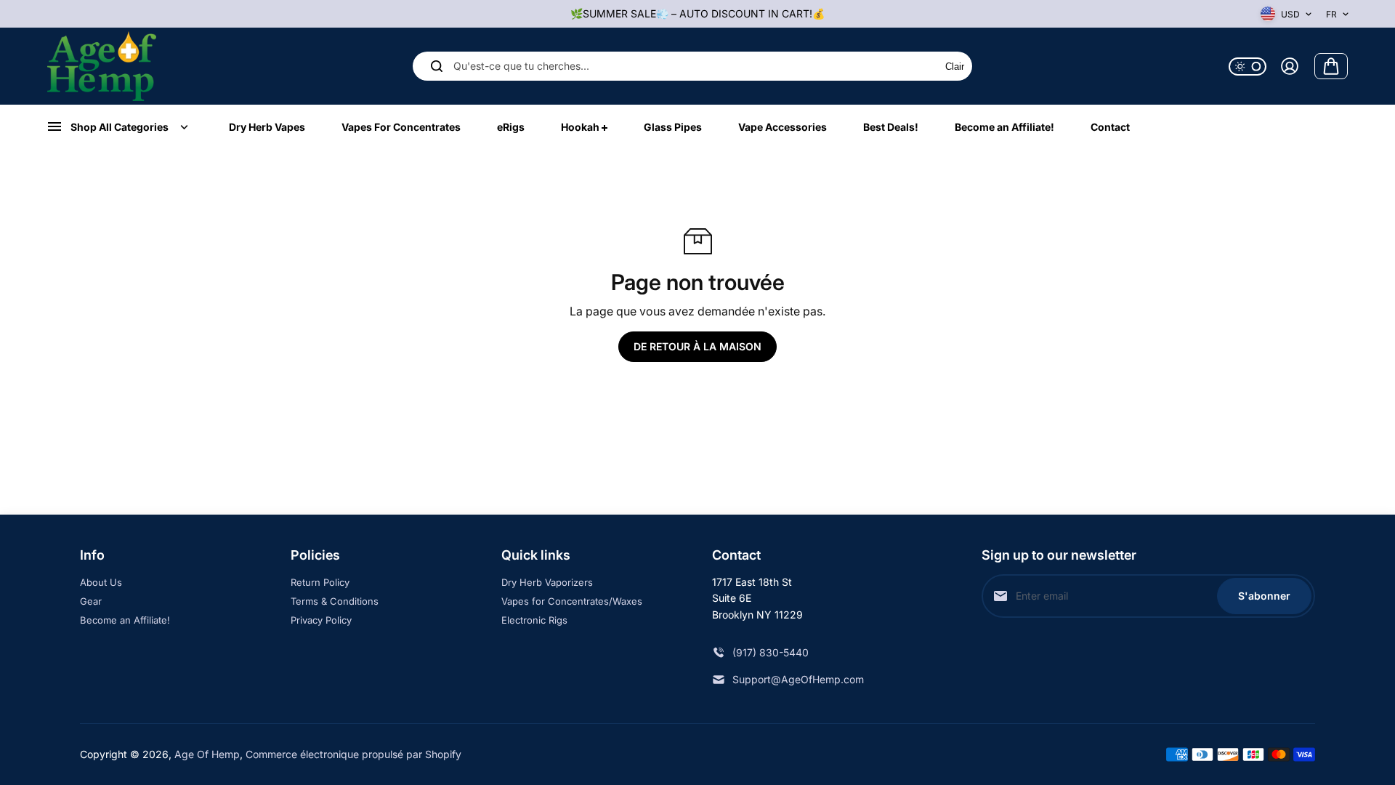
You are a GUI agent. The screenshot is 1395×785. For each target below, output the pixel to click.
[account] (1290, 66)
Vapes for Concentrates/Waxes (571, 601)
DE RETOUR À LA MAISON (697, 346)
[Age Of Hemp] (101, 66)
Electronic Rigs (534, 620)
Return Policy (320, 582)
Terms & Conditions (335, 601)
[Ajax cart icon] (1331, 66)
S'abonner (1264, 595)
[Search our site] (436, 66)
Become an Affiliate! (125, 620)
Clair (954, 66)
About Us (101, 582)
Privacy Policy (321, 620)
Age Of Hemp (207, 754)
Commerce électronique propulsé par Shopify (353, 754)
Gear (91, 601)
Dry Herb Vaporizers (547, 582)
